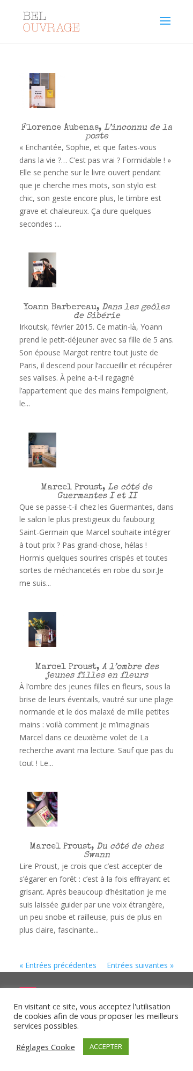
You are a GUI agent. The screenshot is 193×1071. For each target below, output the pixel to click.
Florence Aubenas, (96, 132)
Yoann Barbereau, (96, 312)
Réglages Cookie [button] (45, 1047)
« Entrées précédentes (57, 965)
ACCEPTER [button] (106, 1046)
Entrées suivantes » (140, 965)
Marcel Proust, (96, 492)
